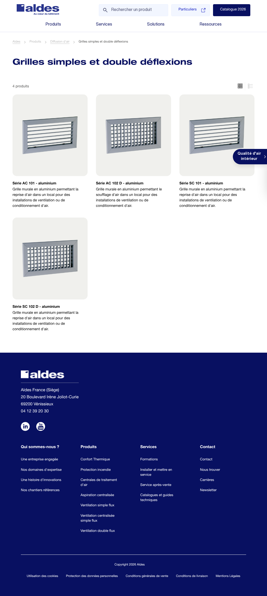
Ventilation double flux (98, 531)
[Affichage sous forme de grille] (249, 86)
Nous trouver (210, 470)
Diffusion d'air (60, 42)
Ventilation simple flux (97, 505)
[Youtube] (40, 427)
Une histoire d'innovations (41, 480)
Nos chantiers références (40, 490)
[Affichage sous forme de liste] (240, 86)
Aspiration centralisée (97, 495)
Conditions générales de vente (147, 576)
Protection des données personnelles (92, 576)
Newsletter (208, 490)
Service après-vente (155, 485)
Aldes (16, 42)
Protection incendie (96, 470)
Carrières (207, 480)
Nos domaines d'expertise (41, 470)
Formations (149, 459)
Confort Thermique (95, 459)
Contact (206, 459)
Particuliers (187, 10)
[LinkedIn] (25, 427)
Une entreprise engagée (39, 459)
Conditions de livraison (192, 576)
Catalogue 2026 (233, 10)
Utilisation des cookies (42, 576)
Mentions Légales (228, 576)
